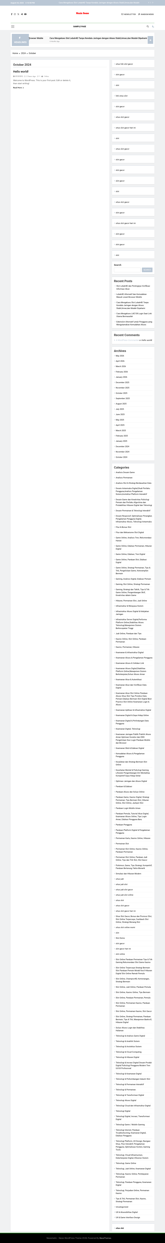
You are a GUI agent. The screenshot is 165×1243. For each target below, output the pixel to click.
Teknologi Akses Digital (126, 1100)
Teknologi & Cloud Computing (128, 1052)
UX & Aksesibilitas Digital (127, 1212)
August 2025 (121, 404)
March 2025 (121, 430)
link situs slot (121, 96)
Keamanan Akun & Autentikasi (129, 679)
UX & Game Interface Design (128, 1217)
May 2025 (120, 420)
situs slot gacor (122, 117)
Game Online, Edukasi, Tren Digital (130, 554)
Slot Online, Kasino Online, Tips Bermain (133, 992)
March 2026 (121, 366)
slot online (120, 954)
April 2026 (120, 361)
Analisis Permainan (124, 478)
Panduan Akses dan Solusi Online (130, 792)
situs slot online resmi (125, 927)
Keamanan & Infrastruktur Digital (130, 652)
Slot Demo (120, 938)
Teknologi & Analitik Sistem (128, 1041)
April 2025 (120, 425)
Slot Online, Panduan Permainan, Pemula (133, 998)
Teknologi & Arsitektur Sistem (129, 1046)
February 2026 (122, 372)
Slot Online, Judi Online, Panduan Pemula (133, 987)
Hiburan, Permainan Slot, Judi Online (131, 601)
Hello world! (20, 71)
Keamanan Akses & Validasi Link (130, 663)
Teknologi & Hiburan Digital (127, 1057)
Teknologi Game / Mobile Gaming (130, 1124)
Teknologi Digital (123, 1111)
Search (117, 265)
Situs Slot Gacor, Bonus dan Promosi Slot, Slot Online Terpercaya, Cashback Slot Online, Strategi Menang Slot (134, 919)
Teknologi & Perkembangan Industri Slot (133, 1079)
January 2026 (121, 377)
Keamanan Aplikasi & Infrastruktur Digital (133, 710)
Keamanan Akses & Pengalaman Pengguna (134, 658)
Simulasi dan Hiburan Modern (128, 874)
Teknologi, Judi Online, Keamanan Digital (133, 1169)
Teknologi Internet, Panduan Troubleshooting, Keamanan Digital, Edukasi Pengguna (131, 1133)
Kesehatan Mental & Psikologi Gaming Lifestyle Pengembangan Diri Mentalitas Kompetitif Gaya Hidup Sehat (133, 773)
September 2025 (123, 398)
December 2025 (122, 382)
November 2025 (122, 388)
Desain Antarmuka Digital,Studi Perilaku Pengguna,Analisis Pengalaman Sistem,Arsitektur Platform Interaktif (133, 491)
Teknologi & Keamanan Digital (129, 1074)
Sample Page (79, 26)
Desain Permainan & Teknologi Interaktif (133, 510)
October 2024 (121, 457)
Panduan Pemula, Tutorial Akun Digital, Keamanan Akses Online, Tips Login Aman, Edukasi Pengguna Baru (132, 816)
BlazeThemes (105, 1238)
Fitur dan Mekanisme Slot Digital (130, 532)
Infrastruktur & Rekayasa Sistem (129, 606)
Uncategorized (122, 1207)
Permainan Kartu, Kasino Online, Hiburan (133, 838)
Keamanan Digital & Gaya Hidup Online (132, 715)
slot (117, 85)
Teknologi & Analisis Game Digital (130, 1036)
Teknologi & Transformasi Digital (130, 1095)
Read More (17, 87)
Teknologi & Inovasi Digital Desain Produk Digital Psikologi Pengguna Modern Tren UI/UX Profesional (134, 1065)
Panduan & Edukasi (124, 786)
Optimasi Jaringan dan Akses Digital (131, 781)
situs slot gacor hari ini (126, 128)
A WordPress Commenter (127, 340)
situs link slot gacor (124, 64)
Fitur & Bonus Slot (123, 527)
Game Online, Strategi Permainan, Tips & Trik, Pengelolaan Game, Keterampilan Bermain (133, 571)
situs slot (120, 900)
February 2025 (122, 436)
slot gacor (120, 74)
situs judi (120, 879)
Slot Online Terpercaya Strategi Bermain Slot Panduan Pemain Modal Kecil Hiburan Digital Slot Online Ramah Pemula (134, 971)
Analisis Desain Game (125, 472)
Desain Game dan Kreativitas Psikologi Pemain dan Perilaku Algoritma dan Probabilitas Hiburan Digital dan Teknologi (134, 502)
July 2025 (120, 409)
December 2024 (122, 446)
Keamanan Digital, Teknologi (128, 729)
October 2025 (121, 393)
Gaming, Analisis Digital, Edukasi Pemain (133, 579)
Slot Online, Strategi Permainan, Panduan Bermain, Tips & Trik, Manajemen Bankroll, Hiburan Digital (134, 1019)
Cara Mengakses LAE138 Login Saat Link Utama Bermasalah (113, 3)
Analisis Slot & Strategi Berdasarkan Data (133, 483)
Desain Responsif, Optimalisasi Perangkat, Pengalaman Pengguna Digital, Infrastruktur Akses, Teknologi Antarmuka (134, 519)
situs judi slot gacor (124, 889)
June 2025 (120, 414)
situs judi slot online (124, 895)
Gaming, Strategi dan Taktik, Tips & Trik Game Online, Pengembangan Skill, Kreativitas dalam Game (132, 592)
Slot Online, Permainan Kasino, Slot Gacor (134, 1011)
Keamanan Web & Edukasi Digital (130, 748)
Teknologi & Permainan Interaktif (130, 1084)
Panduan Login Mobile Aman (128, 808)
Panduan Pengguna (124, 825)
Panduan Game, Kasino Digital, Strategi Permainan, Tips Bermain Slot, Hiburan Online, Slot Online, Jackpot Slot (132, 800)
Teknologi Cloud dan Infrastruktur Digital (133, 1106)
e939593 (19, 76)
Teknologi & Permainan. (126, 1090)
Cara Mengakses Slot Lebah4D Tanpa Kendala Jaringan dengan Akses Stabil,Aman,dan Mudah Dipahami (76, 38)
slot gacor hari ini (123, 949)
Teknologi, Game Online (126, 1163)
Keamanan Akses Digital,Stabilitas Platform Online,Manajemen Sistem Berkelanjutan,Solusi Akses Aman (131, 671)
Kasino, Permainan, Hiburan (127, 647)
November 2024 (122, 452)
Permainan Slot (122, 843)
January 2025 (121, 441)
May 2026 (120, 356)
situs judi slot (121, 884)
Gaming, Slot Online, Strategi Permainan (133, 584)
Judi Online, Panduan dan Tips (128, 633)
